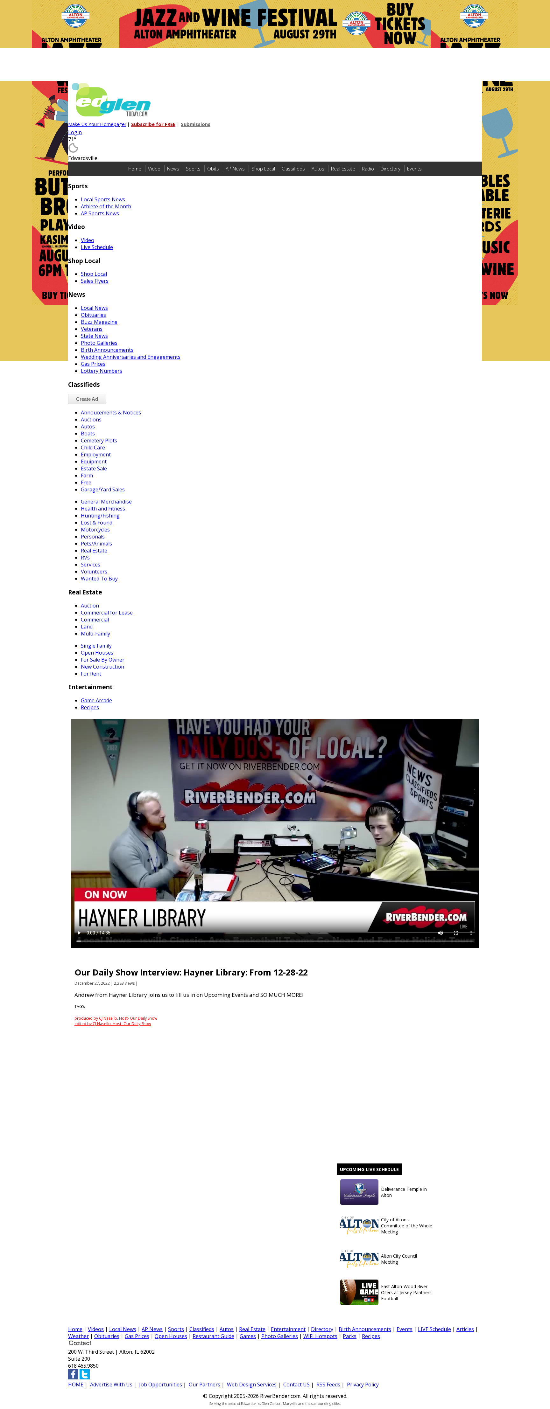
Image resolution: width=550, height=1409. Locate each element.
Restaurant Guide (213, 1336)
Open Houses (171, 1336)
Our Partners (204, 1384)
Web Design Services (252, 1384)
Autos (318, 168)
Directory (390, 168)
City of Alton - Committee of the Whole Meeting (406, 1226)
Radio (368, 168)
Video (154, 168)
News (173, 168)
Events (414, 168)
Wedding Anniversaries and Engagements (130, 356)
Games (248, 1336)
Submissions (195, 124)
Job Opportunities (160, 1384)
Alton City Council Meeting (399, 1259)
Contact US (296, 1384)
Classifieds (293, 168)
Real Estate (343, 168)
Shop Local (263, 168)
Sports (193, 168)
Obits (213, 168)
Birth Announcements (365, 1329)
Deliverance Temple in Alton (404, 1192)
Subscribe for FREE (153, 124)
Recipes (371, 1336)
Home (134, 168)
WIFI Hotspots (320, 1336)
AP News (235, 168)
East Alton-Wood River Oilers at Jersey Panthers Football (406, 1292)
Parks (349, 1336)
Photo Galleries (279, 1336)
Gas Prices (137, 1336)
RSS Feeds (328, 1384)
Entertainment (288, 1329)
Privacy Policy (363, 1384)
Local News (122, 1329)
